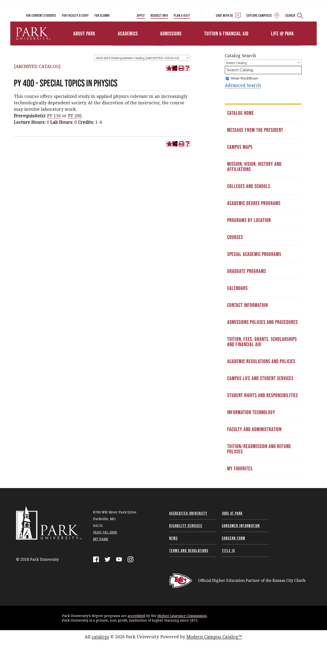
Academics (128, 33)
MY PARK (100, 539)
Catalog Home (240, 113)
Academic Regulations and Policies (261, 361)
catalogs (100, 636)
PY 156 (54, 115)
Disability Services (185, 525)
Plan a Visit (182, 15)
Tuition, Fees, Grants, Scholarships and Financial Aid (262, 341)
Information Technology (251, 412)
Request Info (159, 15)
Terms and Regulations (189, 550)
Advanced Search (243, 85)
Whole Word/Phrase (244, 78)
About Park (84, 33)
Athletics (261, 27)
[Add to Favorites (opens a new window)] (168, 68)
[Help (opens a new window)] (187, 68)
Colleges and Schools (248, 186)
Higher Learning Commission (182, 615)
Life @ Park (282, 33)
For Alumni (102, 15)
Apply (141, 15)
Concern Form (233, 538)
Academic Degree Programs (254, 203)
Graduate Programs (246, 271)
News (173, 538)
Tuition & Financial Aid (226, 33)
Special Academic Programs (254, 254)
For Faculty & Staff (75, 15)
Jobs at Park (232, 513)
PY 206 (75, 115)
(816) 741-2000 (105, 532)
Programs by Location (249, 220)
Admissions (171, 33)
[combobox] (142, 58)
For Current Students (41, 15)
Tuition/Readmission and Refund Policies (259, 448)
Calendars (237, 288)
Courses (235, 237)
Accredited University (188, 513)
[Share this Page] (174, 68)
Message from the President (255, 130)
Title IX (228, 550)
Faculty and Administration (254, 429)
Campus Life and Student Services (260, 378)
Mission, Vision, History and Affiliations (254, 166)
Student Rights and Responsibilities (262, 395)
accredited (136, 615)
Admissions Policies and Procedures (262, 322)
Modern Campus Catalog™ (214, 636)
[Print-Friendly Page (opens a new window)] (181, 68)
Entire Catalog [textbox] (236, 63)
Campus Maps (240, 147)
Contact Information (247, 305)
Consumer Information (241, 525)
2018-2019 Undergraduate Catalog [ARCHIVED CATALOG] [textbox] (137, 58)
